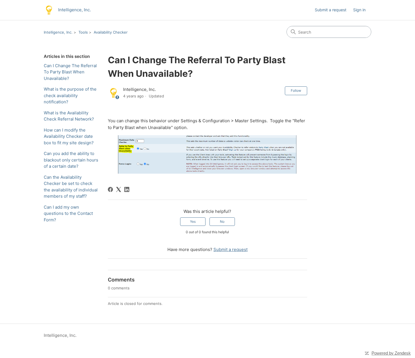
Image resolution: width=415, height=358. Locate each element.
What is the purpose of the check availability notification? (70, 95)
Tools (83, 32)
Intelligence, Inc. (58, 32)
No (222, 221)
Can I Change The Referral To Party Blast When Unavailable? (70, 72)
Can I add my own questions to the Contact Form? (68, 213)
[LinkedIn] (126, 189)
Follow (296, 90)
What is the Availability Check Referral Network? (69, 116)
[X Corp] (118, 189)
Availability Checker (111, 32)
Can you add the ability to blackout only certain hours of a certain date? (71, 160)
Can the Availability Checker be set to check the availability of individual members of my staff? (71, 186)
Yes (193, 221)
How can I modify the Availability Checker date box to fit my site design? (69, 136)
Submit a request (330, 9)
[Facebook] (110, 189)
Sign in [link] (359, 9)
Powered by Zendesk (391, 353)
